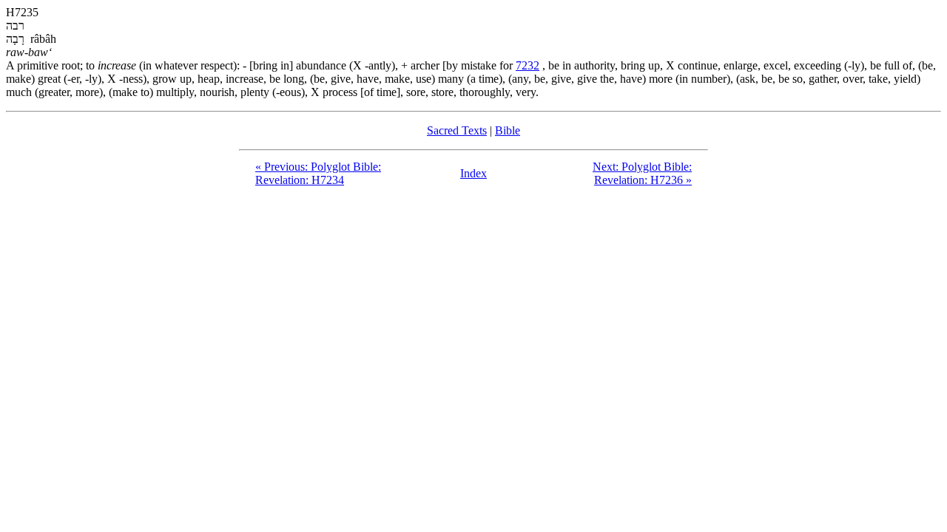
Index (473, 173)
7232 (527, 65)
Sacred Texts (457, 130)
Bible (507, 130)
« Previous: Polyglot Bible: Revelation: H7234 (318, 173)
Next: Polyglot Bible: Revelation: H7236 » (642, 173)
